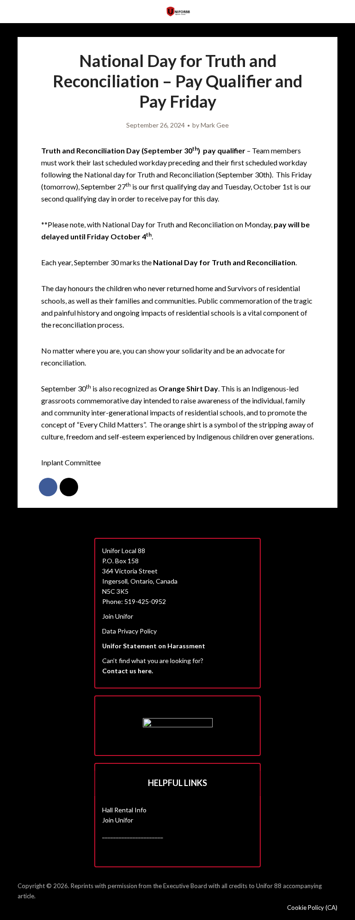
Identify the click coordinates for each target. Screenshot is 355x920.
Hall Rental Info (124, 810)
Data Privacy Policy (129, 631)
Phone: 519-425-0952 (134, 601)
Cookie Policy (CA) (312, 907)
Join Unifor (117, 616)
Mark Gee (215, 125)
